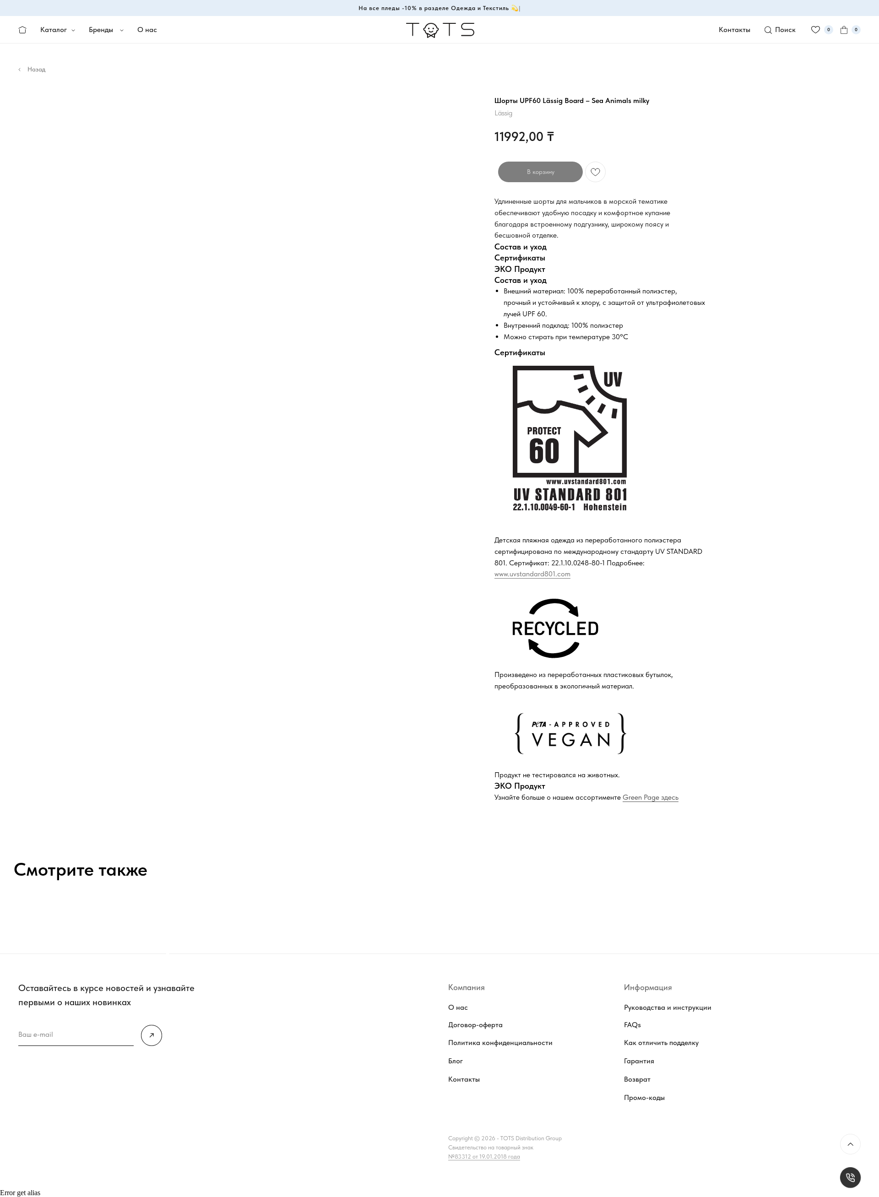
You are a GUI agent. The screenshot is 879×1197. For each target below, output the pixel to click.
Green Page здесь (650, 797)
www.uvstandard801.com (532, 573)
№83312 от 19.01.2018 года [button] (484, 1156)
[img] (151, 1035)
